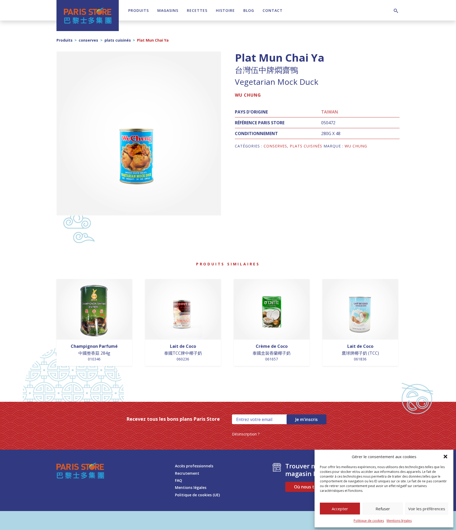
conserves (88, 40)
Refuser (383, 508)
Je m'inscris (306, 419)
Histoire (225, 10)
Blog (248, 10)
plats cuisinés (117, 40)
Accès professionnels (194, 465)
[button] (445, 456)
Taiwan (329, 112)
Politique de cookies (369, 520)
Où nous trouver (311, 487)
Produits (138, 10)
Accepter (340, 508)
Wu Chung (248, 95)
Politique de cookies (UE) (197, 494)
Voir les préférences (426, 508)
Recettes (197, 10)
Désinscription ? (246, 434)
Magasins (167, 10)
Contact (273, 10)
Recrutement (187, 473)
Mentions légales (399, 520)
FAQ (178, 480)
